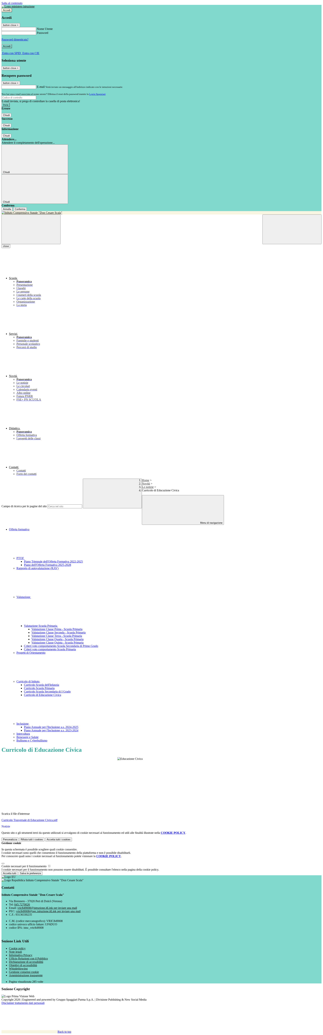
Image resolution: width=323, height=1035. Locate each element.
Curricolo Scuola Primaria (39, 688)
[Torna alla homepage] (161, 212)
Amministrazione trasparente (26, 975)
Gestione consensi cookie (24, 972)
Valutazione (23, 597)
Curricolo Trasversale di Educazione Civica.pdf (29, 820)
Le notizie (148, 487)
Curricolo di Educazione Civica (42, 694)
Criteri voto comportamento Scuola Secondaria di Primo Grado (61, 646)
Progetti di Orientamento (30, 652)
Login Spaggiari (97, 94)
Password (42, 32)
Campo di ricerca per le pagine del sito (24, 506)
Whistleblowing (18, 968)
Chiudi (6, 115)
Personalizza (10, 839)
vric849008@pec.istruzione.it (48, 911)
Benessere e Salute (27, 737)
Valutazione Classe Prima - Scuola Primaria (56, 629)
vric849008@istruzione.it (47, 907)
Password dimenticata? (14, 39)
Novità (146, 483)
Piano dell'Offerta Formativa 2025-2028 (47, 564)
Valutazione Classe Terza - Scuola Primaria (56, 635)
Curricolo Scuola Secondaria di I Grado (47, 691)
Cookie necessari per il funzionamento (24, 866)
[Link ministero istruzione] (18, 6)
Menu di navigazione (210, 522)
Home (145, 480)
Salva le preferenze (30, 873)
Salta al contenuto (11, 3)
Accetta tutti (58, 839)
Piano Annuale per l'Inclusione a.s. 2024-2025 (51, 727)
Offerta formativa (19, 529)
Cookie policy (17, 948)
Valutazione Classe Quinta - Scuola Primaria (57, 642)
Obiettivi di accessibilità (23, 965)
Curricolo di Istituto (28, 681)
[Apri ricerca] (292, 229)
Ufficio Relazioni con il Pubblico (28, 958)
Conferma (20, 209)
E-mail (41, 86)
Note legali (15, 951)
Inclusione (22, 723)
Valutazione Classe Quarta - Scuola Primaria (57, 639)
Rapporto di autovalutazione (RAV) (37, 568)
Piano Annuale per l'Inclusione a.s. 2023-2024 (51, 730)
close (6, 246)
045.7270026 (22, 904)
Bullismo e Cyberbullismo (31, 740)
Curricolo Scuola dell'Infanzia (41, 684)
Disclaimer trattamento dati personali (22, 1003)
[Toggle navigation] (31, 229)
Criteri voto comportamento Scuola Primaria (50, 649)
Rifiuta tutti (32, 839)
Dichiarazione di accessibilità (26, 961)
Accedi (6, 10)
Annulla (7, 209)
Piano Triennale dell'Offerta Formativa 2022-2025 (53, 561)
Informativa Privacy (20, 955)
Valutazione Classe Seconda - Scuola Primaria (58, 632)
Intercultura (23, 733)
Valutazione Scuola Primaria (41, 625)
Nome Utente (45, 28)
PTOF (20, 558)
